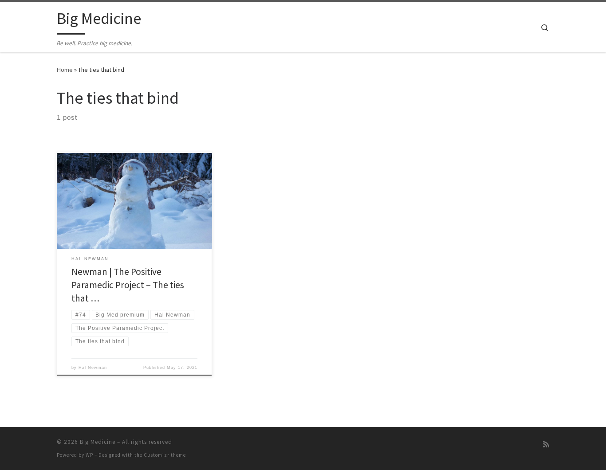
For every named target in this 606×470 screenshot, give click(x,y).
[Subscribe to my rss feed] (546, 444)
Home (65, 70)
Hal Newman (93, 367)
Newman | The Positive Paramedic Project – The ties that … (127, 285)
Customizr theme (165, 455)
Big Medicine (97, 442)
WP (89, 455)
